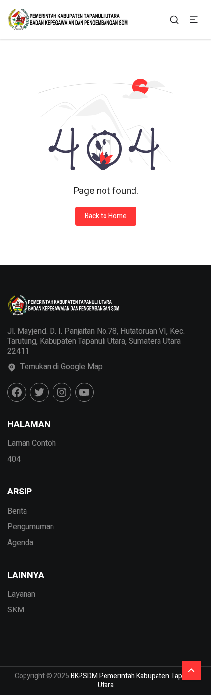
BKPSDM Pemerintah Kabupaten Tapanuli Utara (133, 680)
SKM (15, 610)
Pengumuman (30, 527)
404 (14, 459)
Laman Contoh (31, 443)
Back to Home (106, 216)
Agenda (20, 543)
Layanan (21, 594)
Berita (17, 511)
